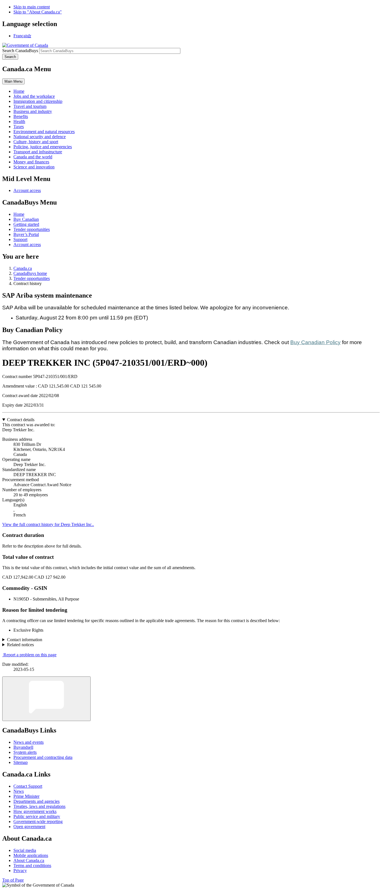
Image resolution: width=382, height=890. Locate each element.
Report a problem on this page (29, 654)
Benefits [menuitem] (20, 116)
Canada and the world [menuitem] (32, 156)
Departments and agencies (36, 801)
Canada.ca (22, 268)
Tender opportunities (31, 229)
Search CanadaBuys (20, 50)
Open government (29, 826)
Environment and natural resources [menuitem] (44, 131)
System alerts (25, 752)
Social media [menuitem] (24, 850)
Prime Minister (26, 796)
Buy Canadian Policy (315, 342)
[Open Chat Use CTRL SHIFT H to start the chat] (46, 698)
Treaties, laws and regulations (39, 806)
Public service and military (36, 816)
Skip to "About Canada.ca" (37, 12)
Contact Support (27, 786)
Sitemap (20, 762)
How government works (34, 811)
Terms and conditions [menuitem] (32, 865)
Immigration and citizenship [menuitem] (37, 101)
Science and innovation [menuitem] (34, 166)
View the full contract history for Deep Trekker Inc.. (48, 524)
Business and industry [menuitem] (32, 111)
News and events (28, 742)
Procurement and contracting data (42, 757)
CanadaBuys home (30, 273)
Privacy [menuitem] (20, 870)
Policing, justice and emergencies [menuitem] (42, 146)
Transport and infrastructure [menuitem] (37, 151)
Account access (27, 190)
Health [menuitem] (19, 121)
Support (20, 239)
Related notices (20, 644)
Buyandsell (23, 747)
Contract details (20, 419)
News (18, 791)
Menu (13, 81)
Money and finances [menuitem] (31, 161)
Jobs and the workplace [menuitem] (34, 96)
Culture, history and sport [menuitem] (35, 141)
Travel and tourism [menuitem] (29, 106)
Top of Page (13, 880)
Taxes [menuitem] (18, 126)
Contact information (24, 639)
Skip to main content (31, 6)
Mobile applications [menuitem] (30, 855)
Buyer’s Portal (26, 234)
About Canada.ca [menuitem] (28, 860)
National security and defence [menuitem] (39, 136)
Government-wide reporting (38, 821)
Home (18, 214)
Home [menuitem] (18, 91)
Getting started (26, 224)
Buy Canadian (26, 219)
